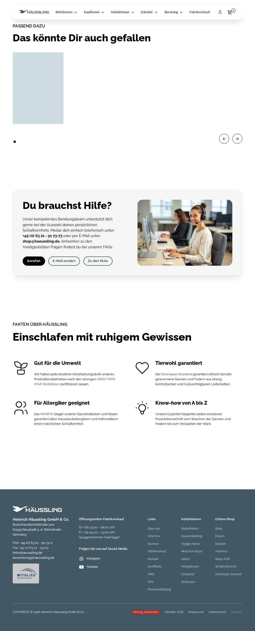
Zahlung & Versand (228, 574)
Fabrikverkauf (200, 12)
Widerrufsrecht (225, 566)
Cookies (236, 612)
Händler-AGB (174, 612)
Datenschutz (217, 612)
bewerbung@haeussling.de (34, 558)
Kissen (219, 536)
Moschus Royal (191, 551)
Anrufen (33, 261)
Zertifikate (155, 566)
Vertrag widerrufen (146, 612)
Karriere (153, 544)
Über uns (154, 528)
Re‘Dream (188, 582)
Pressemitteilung (159, 589)
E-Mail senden (64, 261)
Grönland (187, 574)
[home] (34, 12)
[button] (66, 12)
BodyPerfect (190, 528)
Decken (220, 544)
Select (185, 559)
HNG (151, 574)
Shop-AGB (222, 559)
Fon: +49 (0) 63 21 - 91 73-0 (33, 543)
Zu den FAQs (98, 261)
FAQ (150, 582)
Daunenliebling (191, 536)
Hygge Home (190, 544)
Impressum (196, 612)
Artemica (154, 536)
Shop (218, 528)
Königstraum (190, 566)
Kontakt (153, 559)
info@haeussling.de (27, 553)
